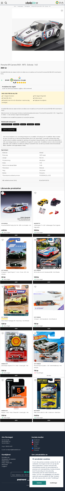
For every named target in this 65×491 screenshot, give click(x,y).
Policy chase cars (7, 462)
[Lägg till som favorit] (60, 3)
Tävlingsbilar (27, 6)
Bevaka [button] (49, 375)
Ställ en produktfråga (9, 129)
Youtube (36, 444)
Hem (15, 6)
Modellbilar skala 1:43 (7, 124)
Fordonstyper (20, 6)
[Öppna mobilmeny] (2, 3)
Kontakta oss (5, 457)
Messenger (37, 448)
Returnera (5, 464)
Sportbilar (23, 124)
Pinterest (36, 450)
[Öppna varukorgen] (62, 3)
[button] (57, 3)
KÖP (16, 235)
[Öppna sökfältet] (6, 3)
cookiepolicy (48, 474)
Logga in (4, 466)
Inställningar (53, 483)
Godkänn (39, 483)
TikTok (35, 446)
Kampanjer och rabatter (9, 459)
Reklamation (5, 461)
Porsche (37, 124)
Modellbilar (16, 124)
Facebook (37, 440)
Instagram (36, 442)
